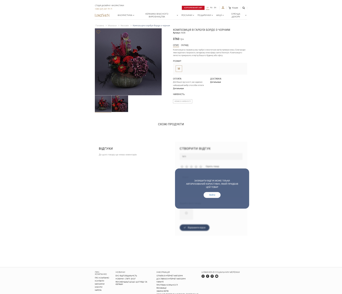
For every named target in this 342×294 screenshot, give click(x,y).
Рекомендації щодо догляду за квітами (131, 283)
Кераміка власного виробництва (156, 15)
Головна (100, 26)
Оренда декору (235, 15)
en (215, 8)
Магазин (112, 26)
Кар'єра (98, 290)
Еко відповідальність (126, 276)
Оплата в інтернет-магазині (169, 276)
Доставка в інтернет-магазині (171, 279)
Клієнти (98, 287)
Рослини (186, 15)
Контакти (99, 281)
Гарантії (160, 282)
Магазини (99, 284)
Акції (219, 15)
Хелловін (125, 26)
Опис (176, 45)
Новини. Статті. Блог (126, 279)
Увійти (212, 195)
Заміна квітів (162, 291)
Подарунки (204, 15)
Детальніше (178, 88)
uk (208, 8)
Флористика (125, 15)
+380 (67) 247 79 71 (103, 9)
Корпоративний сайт (193, 8)
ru (211, 8)
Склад (185, 45)
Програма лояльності (167, 285)
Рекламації (161, 288)
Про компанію (102, 278)
